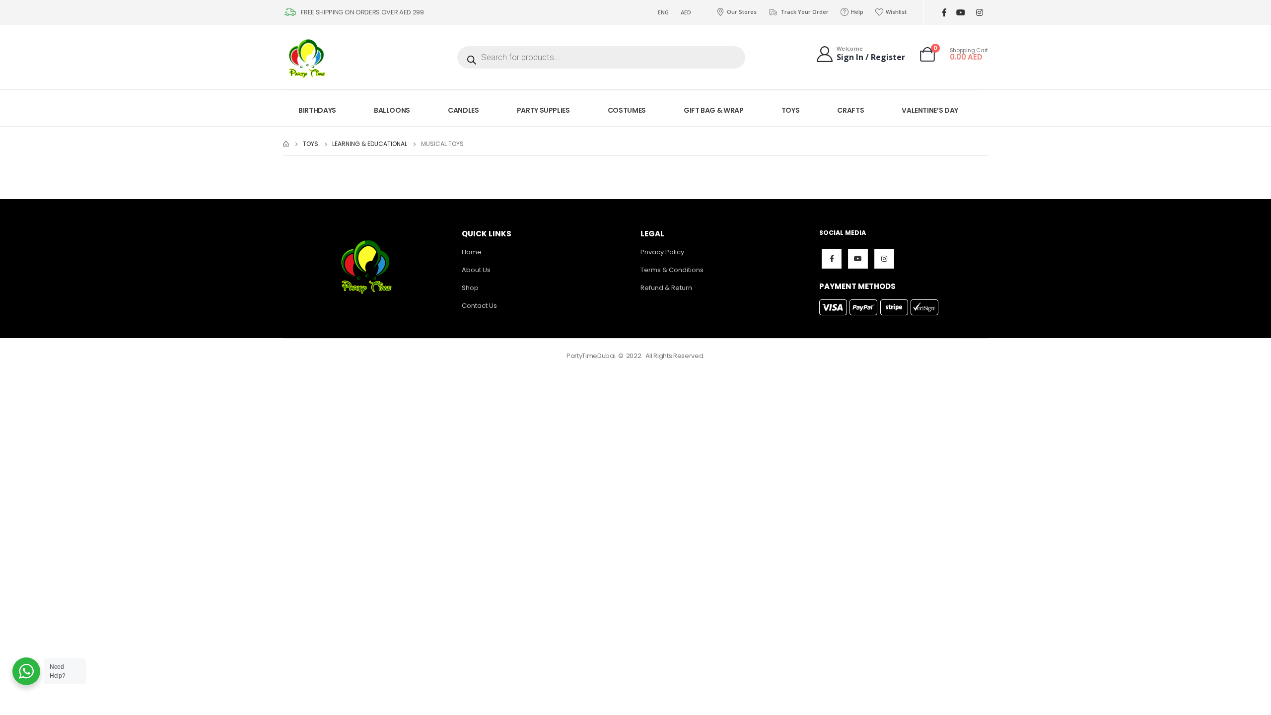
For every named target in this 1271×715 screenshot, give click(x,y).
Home (472, 252)
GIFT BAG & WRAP (714, 110)
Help (857, 11)
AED (686, 12)
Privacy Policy (662, 252)
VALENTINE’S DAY (930, 110)
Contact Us (479, 305)
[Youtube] (960, 12)
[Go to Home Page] (286, 144)
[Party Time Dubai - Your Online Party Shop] (308, 57)
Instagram (884, 259)
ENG (663, 12)
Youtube (858, 259)
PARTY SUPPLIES (543, 110)
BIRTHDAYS (317, 110)
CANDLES (463, 110)
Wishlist (896, 11)
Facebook (832, 259)
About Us (476, 270)
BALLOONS (392, 110)
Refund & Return (666, 287)
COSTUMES (627, 110)
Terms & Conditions (672, 270)
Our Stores (742, 11)
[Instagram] (979, 12)
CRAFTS (850, 110)
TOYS (790, 110)
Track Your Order (804, 11)
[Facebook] (944, 12)
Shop (470, 287)
